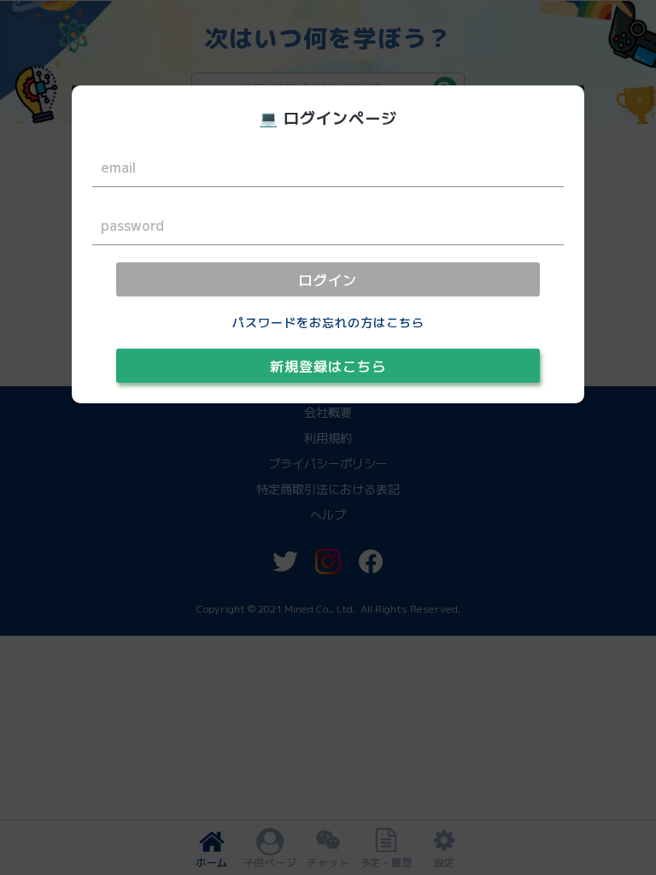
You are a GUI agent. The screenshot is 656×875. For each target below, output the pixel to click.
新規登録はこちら (328, 365)
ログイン (328, 279)
